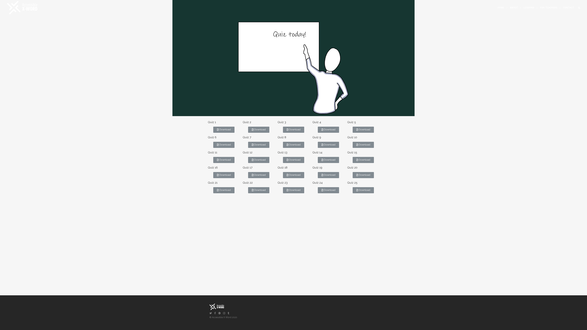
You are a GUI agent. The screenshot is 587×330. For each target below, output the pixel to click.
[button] (223, 130)
